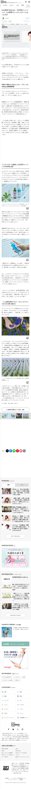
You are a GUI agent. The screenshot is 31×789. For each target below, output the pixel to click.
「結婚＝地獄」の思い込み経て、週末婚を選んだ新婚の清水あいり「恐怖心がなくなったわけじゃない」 (20, 500)
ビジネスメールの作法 (7, 680)
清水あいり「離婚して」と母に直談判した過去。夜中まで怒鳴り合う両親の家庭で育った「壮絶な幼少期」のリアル (20, 518)
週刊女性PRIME (5, 748)
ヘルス (17, 5)
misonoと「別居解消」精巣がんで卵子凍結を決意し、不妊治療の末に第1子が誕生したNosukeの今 (20, 527)
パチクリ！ (18, 754)
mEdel (3, 750)
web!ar (17, 748)
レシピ (5, 704)
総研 (5, 692)
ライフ (28, 5)
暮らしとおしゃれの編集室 (7, 752)
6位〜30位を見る (15, 536)
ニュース (6, 700)
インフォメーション (9, 717)
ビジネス (5, 5)
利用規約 (7, 778)
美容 (10, 21)
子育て (22, 5)
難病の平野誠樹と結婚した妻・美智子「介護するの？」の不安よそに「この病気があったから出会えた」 (20, 509)
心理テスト (17, 680)
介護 (24, 677)
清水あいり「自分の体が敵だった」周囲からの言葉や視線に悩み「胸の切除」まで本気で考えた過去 (20, 492)
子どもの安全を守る (7, 677)
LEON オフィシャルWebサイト (8, 754)
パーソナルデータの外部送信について (18, 778)
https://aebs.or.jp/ (17, 773)
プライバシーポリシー (12, 779)
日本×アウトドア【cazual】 (21, 752)
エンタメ (11, 5)
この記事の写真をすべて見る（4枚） (15, 409)
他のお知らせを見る (15, 615)
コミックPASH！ (5, 756)
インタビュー (17, 677)
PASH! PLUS (18, 750)
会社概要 (21, 779)
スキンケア (5, 21)
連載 (5, 696)
